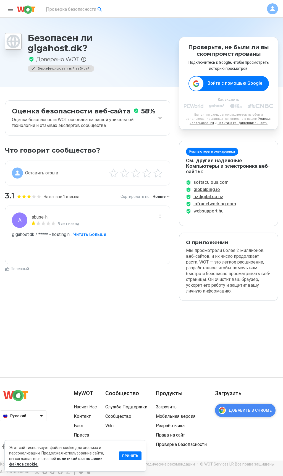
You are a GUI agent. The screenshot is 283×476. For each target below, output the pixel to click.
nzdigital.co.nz (208, 196)
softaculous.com (211, 182)
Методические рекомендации (167, 464)
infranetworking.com (214, 203)
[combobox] (74, 9)
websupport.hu (208, 211)
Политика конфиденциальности (243, 123)
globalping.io (206, 189)
